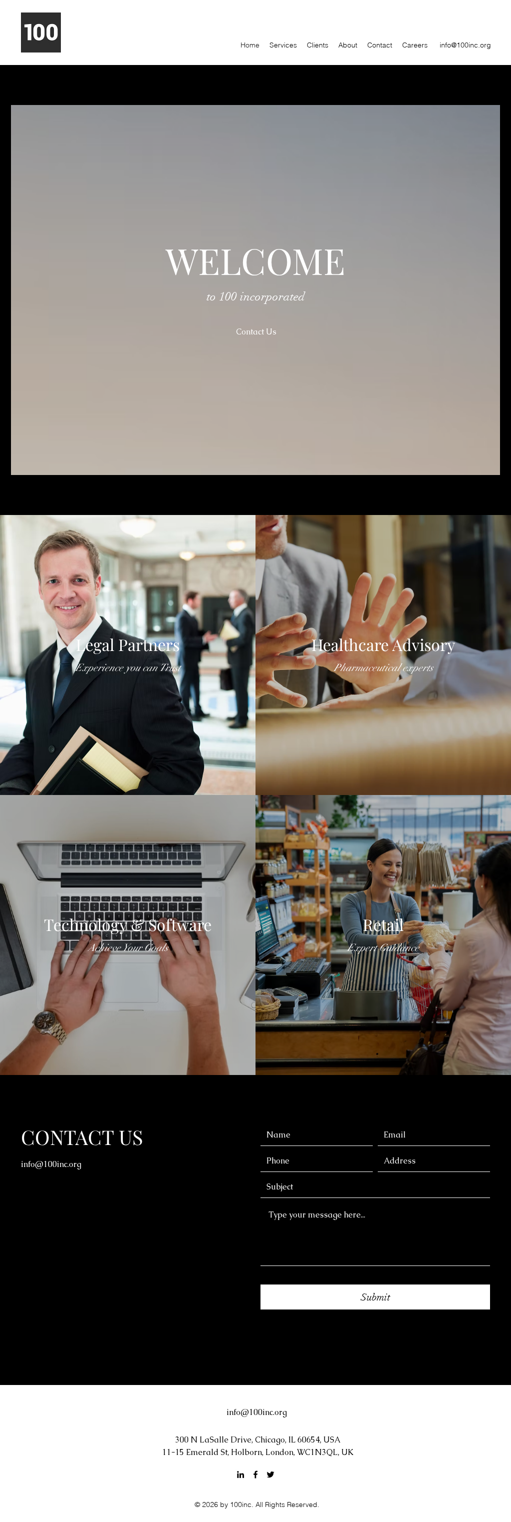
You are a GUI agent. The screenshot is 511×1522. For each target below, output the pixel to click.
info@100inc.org (465, 45)
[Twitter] (270, 1475)
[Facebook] (255, 1475)
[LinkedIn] (241, 1475)
